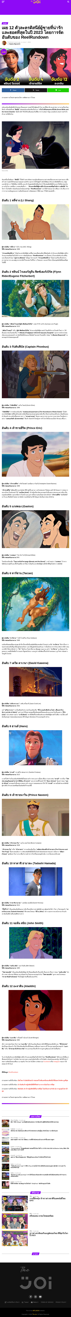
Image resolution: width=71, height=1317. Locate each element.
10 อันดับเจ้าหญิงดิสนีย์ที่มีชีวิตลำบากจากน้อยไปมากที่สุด (36, 1084)
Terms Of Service (47, 1302)
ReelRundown (13, 1072)
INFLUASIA (36, 1310)
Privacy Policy (61, 1302)
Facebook (46, 1061)
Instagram (56, 1061)
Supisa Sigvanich (14, 44)
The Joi (34, 1314)
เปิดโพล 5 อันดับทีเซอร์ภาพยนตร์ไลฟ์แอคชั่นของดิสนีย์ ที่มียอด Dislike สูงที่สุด (43, 1080)
